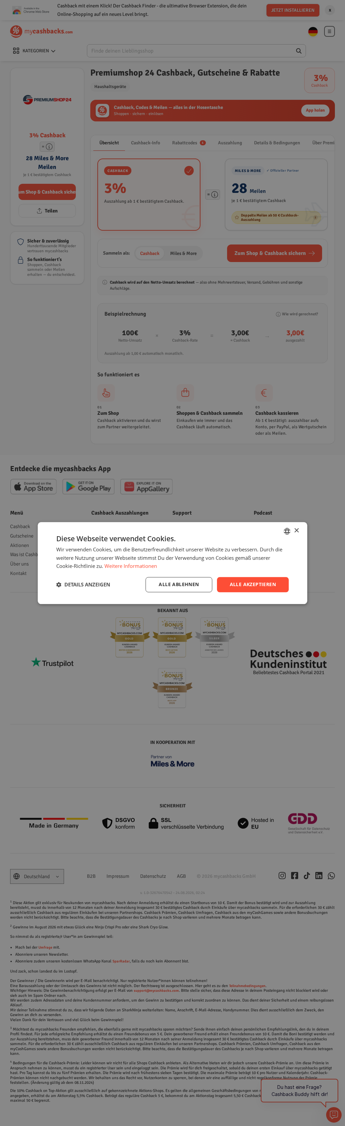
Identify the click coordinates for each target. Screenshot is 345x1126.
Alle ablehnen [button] (179, 584)
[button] (83, 584)
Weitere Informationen (130, 566)
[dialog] (172, 563)
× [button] (296, 530)
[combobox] (287, 531)
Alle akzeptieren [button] (253, 584)
